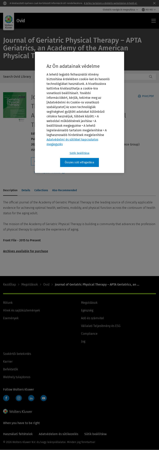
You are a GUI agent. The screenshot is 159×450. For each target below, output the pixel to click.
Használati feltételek (18, 434)
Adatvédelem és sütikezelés (58, 434)
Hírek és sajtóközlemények (21, 310)
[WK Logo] (17, 411)
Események (11, 318)
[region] (79, 112)
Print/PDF (147, 96)
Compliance (89, 334)
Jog (83, 341)
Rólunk (8, 303)
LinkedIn (31, 398)
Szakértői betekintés (17, 354)
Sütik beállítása (80, 153)
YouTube (44, 398)
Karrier (8, 361)
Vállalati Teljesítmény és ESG (100, 326)
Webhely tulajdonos (16, 377)
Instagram (19, 398)
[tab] (10, 191)
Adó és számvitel (92, 318)
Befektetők (10, 369)
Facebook (6, 398)
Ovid (46, 284)
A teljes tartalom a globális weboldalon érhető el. (110, 3)
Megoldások (29, 284)
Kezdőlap (9, 284)
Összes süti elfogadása (79, 162)
